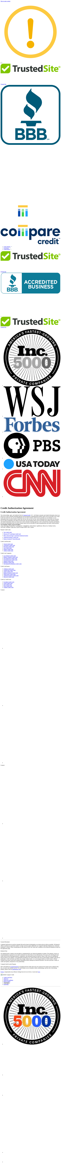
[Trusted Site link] (32, 1162)
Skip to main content (5, 1)
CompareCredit (26, 515)
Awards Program (14, 966)
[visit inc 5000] (32, 385)
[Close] (1, 63)
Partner (2, 972)
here (39, 972)
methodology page (16, 969)
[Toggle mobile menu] (1, 316)
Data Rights (6, 983)
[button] (32, 246)
